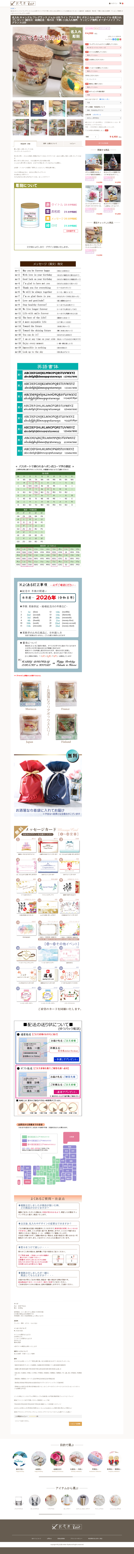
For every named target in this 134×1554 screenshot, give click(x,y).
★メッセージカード (91, 99)
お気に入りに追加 (113, 36)
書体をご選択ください (96, 84)
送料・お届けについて (50, 143)
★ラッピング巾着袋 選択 (97, 91)
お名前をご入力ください (96, 59)
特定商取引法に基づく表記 (95, 1538)
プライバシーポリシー (76, 1538)
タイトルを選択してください (98, 52)
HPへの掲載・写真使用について (95, 107)
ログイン (114, 3)
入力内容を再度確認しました (97, 130)
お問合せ (49, 1538)
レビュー (72, 143)
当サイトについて (36, 1538)
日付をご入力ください (92, 75)
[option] (48, 62)
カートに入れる (103, 143)
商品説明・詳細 (25, 144)
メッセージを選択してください (98, 68)
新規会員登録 (61, 1538)
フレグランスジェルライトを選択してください (103, 44)
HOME (12, 8)
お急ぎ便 (88, 114)
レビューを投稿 (75, 1424)
